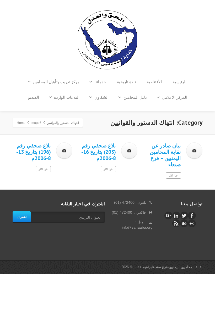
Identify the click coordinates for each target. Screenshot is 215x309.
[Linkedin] (176, 215)
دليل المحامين (135, 97)
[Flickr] (192, 223)
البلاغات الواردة (66, 97)
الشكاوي (101, 97)
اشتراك (21, 216)
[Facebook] (192, 215)
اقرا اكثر (43, 169)
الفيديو (33, 97)
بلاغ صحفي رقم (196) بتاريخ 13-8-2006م (33, 152)
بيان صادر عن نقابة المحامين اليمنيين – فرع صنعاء (165, 155)
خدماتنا (100, 82)
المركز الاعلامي (174, 97)
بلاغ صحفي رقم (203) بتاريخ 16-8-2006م (98, 152)
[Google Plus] (168, 215)
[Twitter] (184, 215)
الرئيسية (179, 82)
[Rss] (176, 223)
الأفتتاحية (154, 82)
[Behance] (184, 223)
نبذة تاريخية (126, 82)
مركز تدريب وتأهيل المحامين (56, 82)
